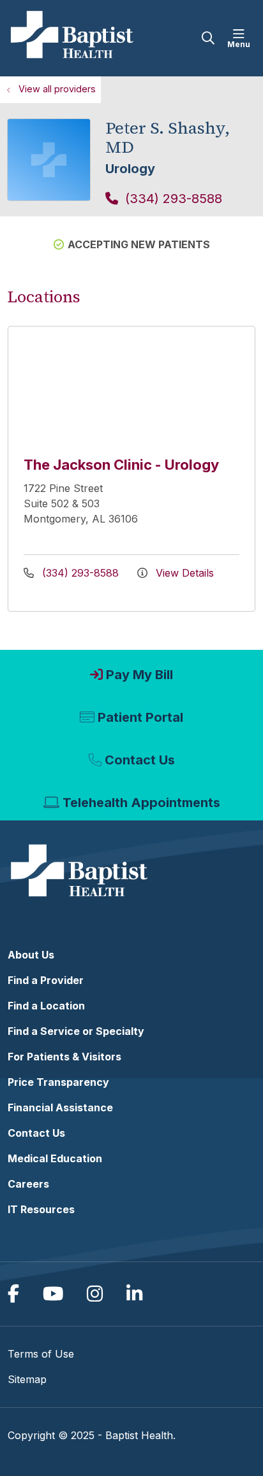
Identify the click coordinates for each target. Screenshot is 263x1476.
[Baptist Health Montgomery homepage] (105, 38)
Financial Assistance (60, 1107)
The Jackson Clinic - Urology (121, 464)
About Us (31, 954)
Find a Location (46, 1005)
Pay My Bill (139, 674)
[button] (241, 38)
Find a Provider (46, 980)
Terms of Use (41, 1353)
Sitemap (27, 1379)
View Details (183, 572)
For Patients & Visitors (64, 1056)
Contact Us (140, 760)
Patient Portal (140, 717)
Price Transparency (58, 1082)
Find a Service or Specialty (76, 1031)
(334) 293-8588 (171, 198)
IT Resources (41, 1209)
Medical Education (55, 1158)
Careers (28, 1183)
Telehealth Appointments (141, 802)
